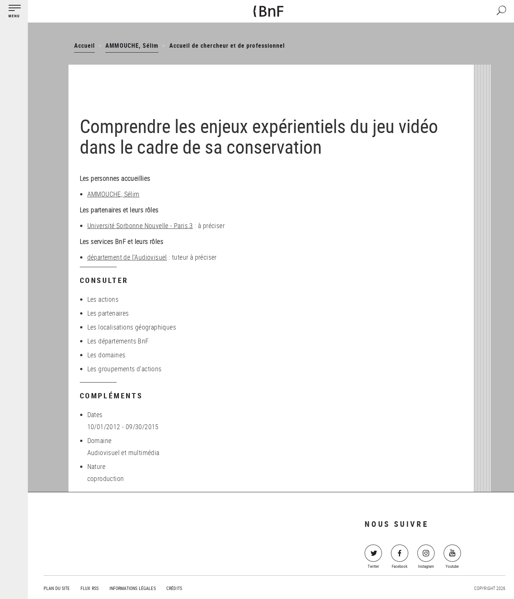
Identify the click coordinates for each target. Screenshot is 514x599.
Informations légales (132, 588)
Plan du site (57, 588)
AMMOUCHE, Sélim (131, 45)
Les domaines (106, 354)
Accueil (84, 45)
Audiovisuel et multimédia (123, 452)
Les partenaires (108, 313)
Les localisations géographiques (131, 326)
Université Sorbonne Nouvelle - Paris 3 (140, 225)
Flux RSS (90, 588)
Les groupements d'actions (124, 368)
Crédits (174, 588)
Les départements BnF (118, 340)
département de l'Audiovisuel (127, 257)
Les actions (103, 299)
